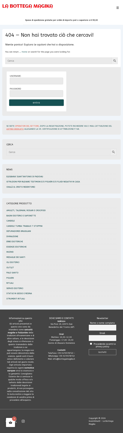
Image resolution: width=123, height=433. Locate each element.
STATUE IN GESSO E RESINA (19, 293)
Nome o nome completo (102, 323)
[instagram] (23, 421)
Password (15, 89)
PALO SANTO (12, 272)
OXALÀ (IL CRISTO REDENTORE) (20, 187)
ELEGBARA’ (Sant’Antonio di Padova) (24, 176)
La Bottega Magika (27, 6)
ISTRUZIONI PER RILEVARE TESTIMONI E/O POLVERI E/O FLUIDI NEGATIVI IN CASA (43, 181)
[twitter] (15, 421)
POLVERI (10, 278)
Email (102, 333)
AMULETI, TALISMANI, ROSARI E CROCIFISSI (26, 210)
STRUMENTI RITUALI (15, 298)
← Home (23, 52)
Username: (15, 76)
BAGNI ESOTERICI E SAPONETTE (21, 215)
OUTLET (10, 267)
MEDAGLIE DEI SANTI (15, 257)
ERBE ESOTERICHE (14, 241)
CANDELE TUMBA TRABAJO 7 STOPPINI (24, 226)
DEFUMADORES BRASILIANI (18, 231)
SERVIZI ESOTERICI (14, 288)
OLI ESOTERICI (12, 262)
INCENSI (10, 252)
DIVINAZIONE (12, 236)
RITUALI (10, 283)
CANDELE (10, 221)
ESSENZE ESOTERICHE (16, 247)
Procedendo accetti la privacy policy (104, 345)
